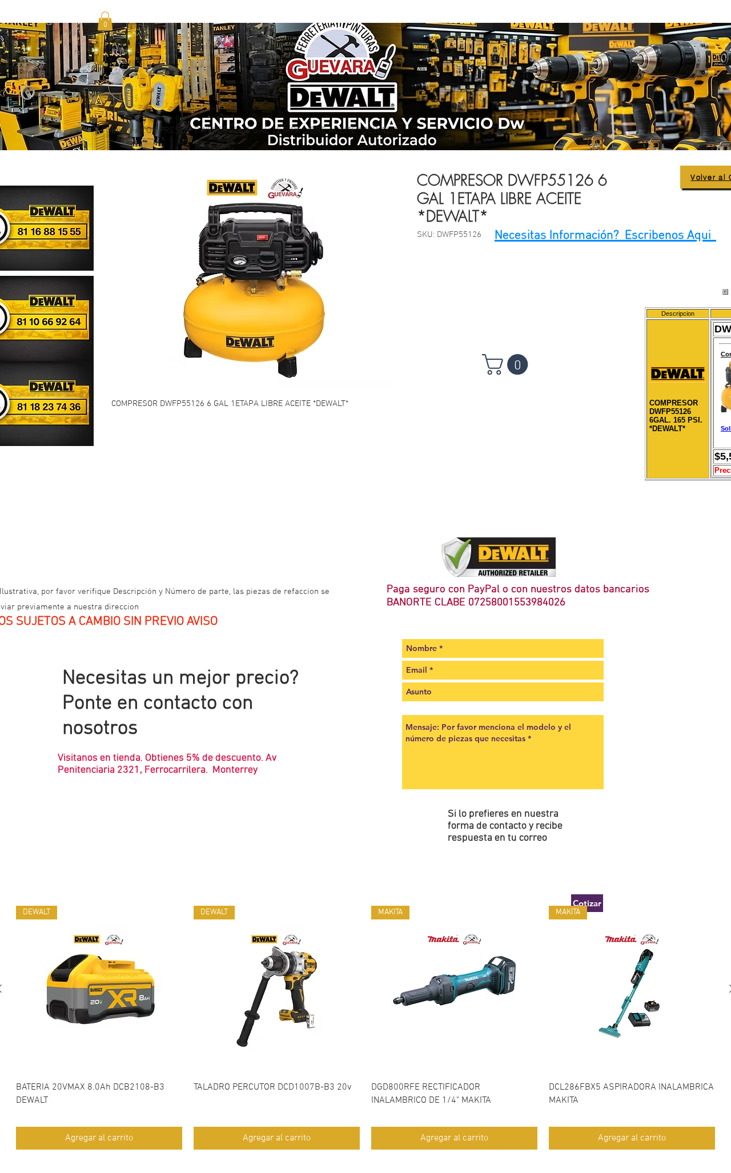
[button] (105, 20)
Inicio (121, 130)
